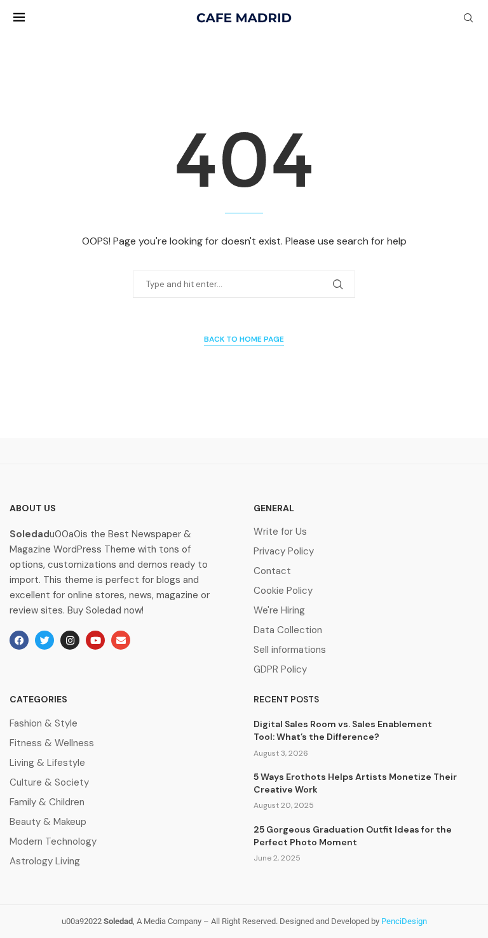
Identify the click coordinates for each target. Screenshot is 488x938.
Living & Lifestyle (47, 763)
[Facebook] (19, 640)
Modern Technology (53, 842)
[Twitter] (44, 640)
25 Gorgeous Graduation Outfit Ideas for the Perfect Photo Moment (353, 836)
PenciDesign (404, 921)
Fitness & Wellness (52, 743)
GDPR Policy (280, 669)
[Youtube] (95, 640)
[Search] (468, 19)
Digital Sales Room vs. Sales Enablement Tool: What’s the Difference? (343, 730)
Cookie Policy (283, 591)
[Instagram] (69, 640)
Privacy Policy (284, 551)
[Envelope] (120, 640)
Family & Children (47, 802)
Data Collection (288, 630)
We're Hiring (279, 610)
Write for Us (280, 532)
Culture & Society (49, 782)
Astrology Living (45, 861)
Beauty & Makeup (48, 822)
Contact (272, 571)
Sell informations (290, 650)
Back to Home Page (244, 339)
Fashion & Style (44, 723)
